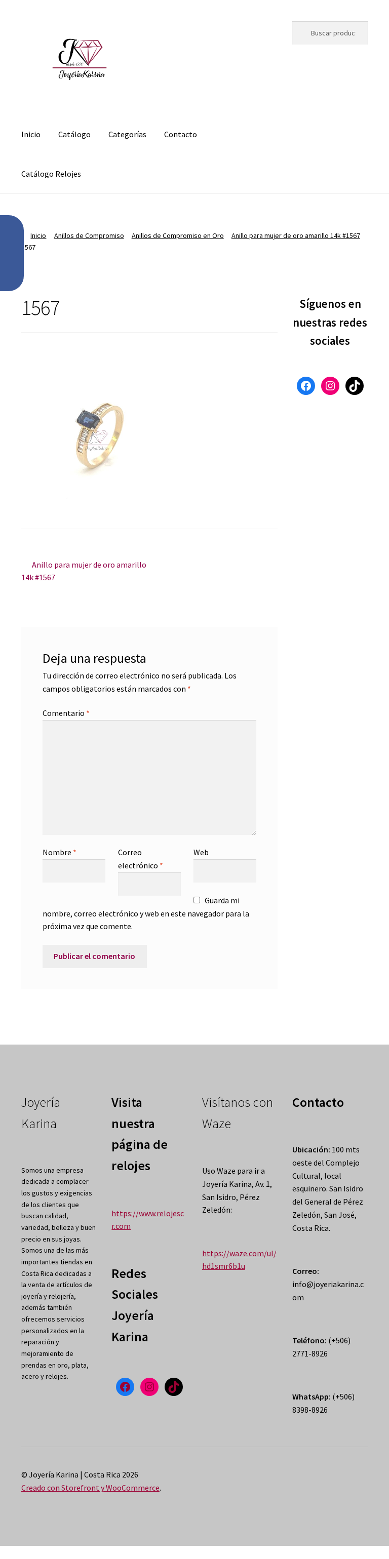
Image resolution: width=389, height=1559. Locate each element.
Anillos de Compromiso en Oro (178, 235)
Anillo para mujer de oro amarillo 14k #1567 (295, 235)
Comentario (66, 713)
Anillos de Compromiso (89, 235)
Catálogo (74, 134)
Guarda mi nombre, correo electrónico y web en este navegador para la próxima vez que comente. (146, 913)
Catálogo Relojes (51, 174)
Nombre (59, 852)
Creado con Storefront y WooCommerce (90, 1488)
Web (201, 852)
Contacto (180, 134)
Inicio (31, 134)
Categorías (127, 134)
